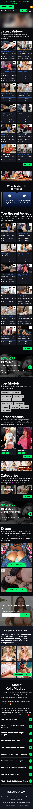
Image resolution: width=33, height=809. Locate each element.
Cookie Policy (16, 796)
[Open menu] (30, 10)
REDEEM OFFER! (6, 7)
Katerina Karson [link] (22, 298)
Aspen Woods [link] (22, 53)
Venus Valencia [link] (22, 338)
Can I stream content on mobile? (13, 747)
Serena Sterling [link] (22, 74)
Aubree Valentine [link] (23, 318)
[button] (31, 441)
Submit (25, 615)
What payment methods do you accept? (12, 734)
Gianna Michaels (7, 403)
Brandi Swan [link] (21, 136)
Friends (13, 799)
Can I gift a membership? (10, 774)
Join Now (23, 10)
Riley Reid (5, 407)
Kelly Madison (18, 396)
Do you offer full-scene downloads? (14, 754)
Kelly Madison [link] (5, 156)
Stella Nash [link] (4, 116)
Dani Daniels (6, 410)
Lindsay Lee (14, 407)
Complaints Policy (26, 796)
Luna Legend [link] (5, 75)
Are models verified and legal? (12, 761)
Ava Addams (16, 392)
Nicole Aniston (6, 396)
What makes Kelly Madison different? (15, 781)
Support (3, 796)
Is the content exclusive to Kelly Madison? (13, 726)
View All (27, 165)
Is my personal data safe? (10, 741)
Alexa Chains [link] (5, 256)
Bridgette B (24, 407)
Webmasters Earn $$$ (24, 802)
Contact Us (19, 799)
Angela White (6, 400)
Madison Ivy (17, 400)
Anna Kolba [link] (21, 95)
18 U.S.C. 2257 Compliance (9, 802)
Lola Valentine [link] (5, 338)
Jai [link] (2, 95)
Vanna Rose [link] (4, 53)
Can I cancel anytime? (9, 719)
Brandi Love (6, 392)
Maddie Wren (19, 403)
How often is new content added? (13, 768)
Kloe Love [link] (20, 156)
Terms (9, 796)
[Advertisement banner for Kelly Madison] (16, 175)
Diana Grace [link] (5, 136)
